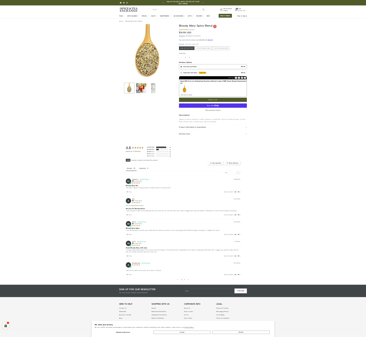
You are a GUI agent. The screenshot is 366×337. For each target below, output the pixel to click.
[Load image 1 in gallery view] (129, 88)
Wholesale (122, 312)
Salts (153, 16)
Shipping (182, 36)
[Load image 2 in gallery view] (141, 88)
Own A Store (225, 16)
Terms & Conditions (222, 318)
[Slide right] (173, 88)
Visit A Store (242, 16)
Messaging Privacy (222, 312)
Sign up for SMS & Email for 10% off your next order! (183, 3)
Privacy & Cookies (222, 308)
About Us (187, 308)
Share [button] (130, 192)
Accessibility (220, 315)
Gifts (190, 16)
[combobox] (179, 9)
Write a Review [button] (233, 163)
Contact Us (123, 308)
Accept (182, 332)
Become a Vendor (125, 315)
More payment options (213, 110)
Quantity (182, 53)
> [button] (188, 279)
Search (154, 308)
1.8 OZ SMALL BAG (203, 48)
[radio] (213, 66)
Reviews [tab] (129, 168)
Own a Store (188, 318)
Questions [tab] (142, 168)
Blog (120, 318)
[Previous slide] (163, 3)
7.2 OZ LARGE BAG (221, 48)
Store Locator (188, 312)
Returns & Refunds (158, 318)
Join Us (186, 315)
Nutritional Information (159, 312)
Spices (144, 16)
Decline (241, 332)
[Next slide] (202, 3)
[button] (240, 9)
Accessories (178, 16)
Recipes (199, 16)
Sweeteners (164, 16)
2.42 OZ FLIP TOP (186, 48)
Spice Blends (132, 16)
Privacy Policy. (189, 327)
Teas (121, 16)
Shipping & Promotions (159, 315)
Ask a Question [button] (216, 163)
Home (121, 21)
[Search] (203, 9)
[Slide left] (121, 88)
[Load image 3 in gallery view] (153, 88)
